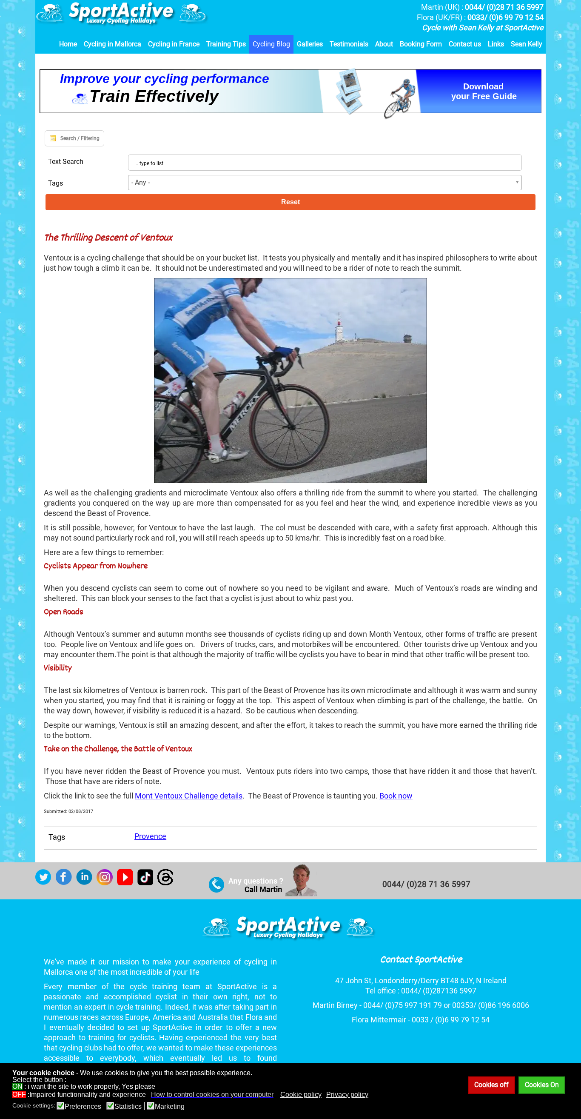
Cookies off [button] (491, 1085)
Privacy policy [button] (347, 1094)
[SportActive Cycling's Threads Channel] (167, 882)
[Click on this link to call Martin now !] (263, 894)
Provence (150, 836)
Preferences (83, 1106)
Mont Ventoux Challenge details (188, 795)
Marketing (170, 1106)
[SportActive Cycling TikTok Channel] (147, 882)
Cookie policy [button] (301, 1094)
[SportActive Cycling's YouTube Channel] (127, 882)
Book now (396, 795)
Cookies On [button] (542, 1085)
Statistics (128, 1106)
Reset (290, 202)
